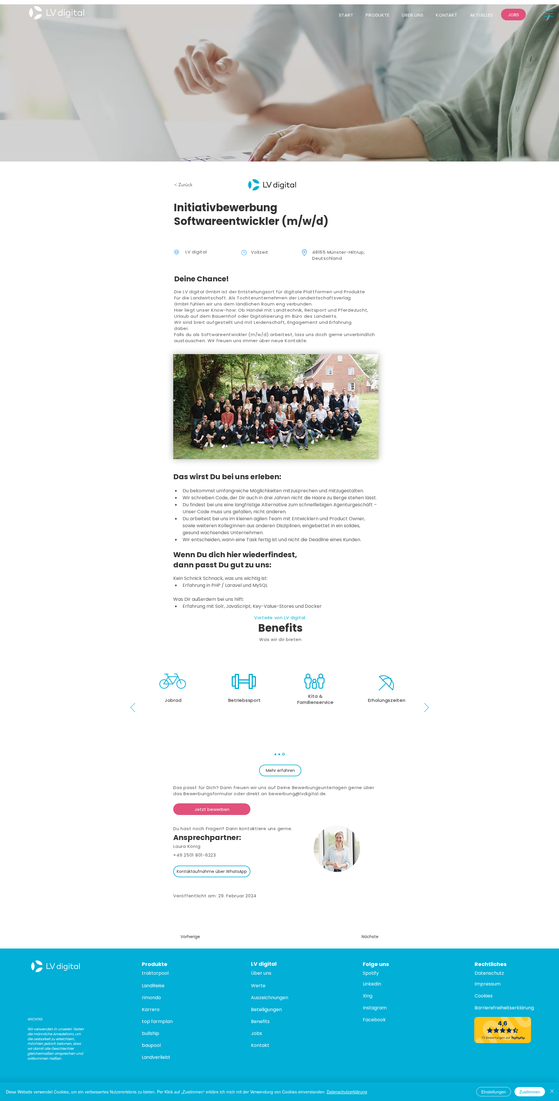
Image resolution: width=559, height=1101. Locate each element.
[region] (386, 689)
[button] (548, 14)
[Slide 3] (283, 754)
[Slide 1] (275, 754)
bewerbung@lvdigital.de (297, 794)
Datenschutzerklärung (347, 1092)
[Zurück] (132, 708)
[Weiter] (426, 708)
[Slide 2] (279, 754)
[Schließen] (552, 1091)
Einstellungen (493, 1092)
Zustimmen (529, 1092)
